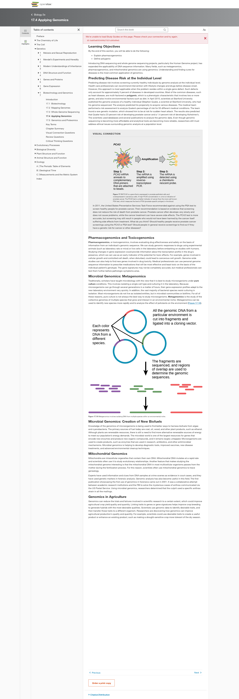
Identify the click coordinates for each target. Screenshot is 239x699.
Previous (96, 672)
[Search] (165, 30)
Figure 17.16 (194, 303)
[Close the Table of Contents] (78, 29)
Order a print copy (101, 683)
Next (196, 672)
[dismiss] (205, 38)
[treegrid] (57, 107)
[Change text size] (204, 29)
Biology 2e (39, 14)
